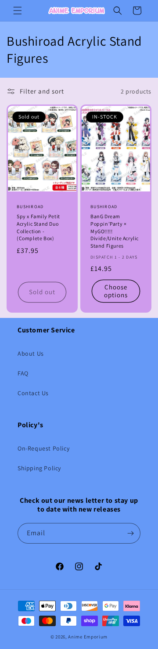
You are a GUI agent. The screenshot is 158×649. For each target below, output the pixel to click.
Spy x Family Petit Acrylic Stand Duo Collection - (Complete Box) (38, 227)
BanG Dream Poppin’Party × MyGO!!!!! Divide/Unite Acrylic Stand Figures (114, 231)
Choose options (116, 291)
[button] (17, 10)
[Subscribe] (130, 533)
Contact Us (33, 393)
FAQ (23, 373)
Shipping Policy (39, 468)
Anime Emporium (88, 637)
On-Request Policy (43, 448)
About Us (31, 353)
